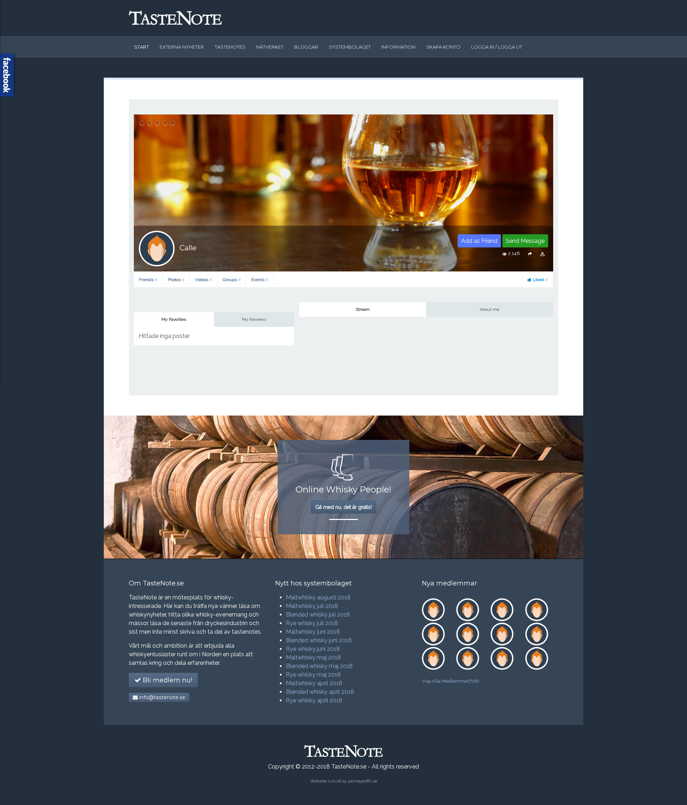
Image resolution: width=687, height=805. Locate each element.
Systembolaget (350, 47)
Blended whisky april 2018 (320, 691)
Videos (203, 279)
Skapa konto (443, 47)
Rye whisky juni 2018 (313, 649)
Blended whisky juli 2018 (318, 614)
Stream (363, 309)
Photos (176, 279)
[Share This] (529, 253)
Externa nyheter (182, 47)
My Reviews (254, 319)
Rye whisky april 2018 (314, 700)
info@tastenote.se (161, 697)
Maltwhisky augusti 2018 (318, 597)
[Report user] (542, 253)
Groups (232, 279)
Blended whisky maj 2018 (319, 666)
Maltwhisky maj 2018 (313, 657)
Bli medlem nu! (166, 680)
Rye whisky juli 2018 (312, 623)
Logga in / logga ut (496, 47)
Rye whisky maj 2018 (313, 674)
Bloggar (306, 47)
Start (141, 47)
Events (259, 279)
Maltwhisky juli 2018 (312, 606)
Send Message (525, 240)
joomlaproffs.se (362, 781)
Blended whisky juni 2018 (319, 640)
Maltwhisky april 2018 (314, 683)
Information (398, 47)
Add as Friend (479, 240)
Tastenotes (230, 47)
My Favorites (173, 319)
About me (489, 309)
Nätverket (269, 47)
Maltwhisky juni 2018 (313, 631)
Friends (148, 279)
